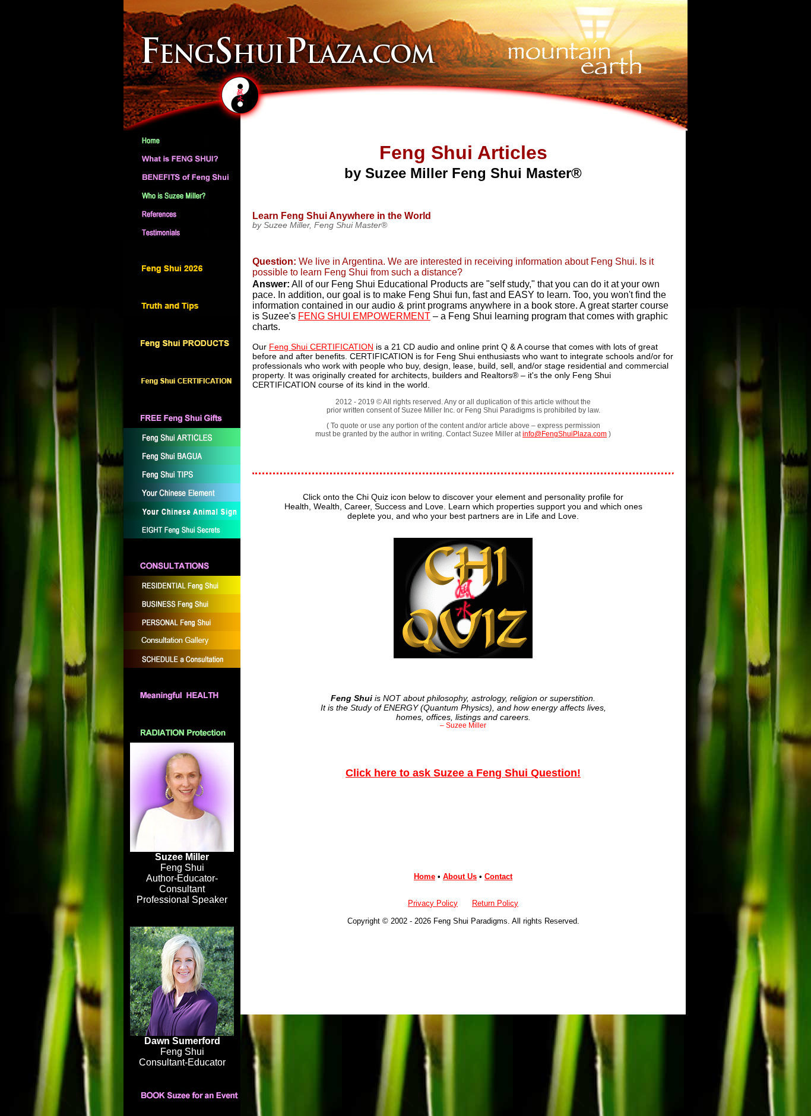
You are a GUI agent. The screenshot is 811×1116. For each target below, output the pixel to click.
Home (424, 876)
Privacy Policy (433, 903)
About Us (460, 876)
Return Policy (495, 903)
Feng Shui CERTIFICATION (321, 346)
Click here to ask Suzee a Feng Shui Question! (463, 773)
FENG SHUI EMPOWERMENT (364, 316)
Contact (498, 876)
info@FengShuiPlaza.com (564, 434)
